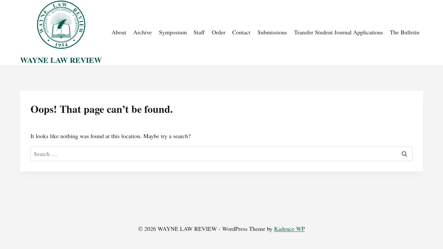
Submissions (272, 32)
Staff (199, 32)
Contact (241, 32)
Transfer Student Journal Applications (338, 32)
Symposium (173, 32)
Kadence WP (289, 228)
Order (218, 32)
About (119, 32)
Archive (142, 32)
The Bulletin (404, 32)
